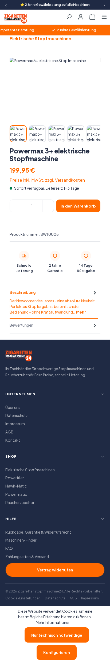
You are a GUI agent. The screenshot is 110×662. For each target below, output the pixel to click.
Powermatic (16, 494)
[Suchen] (69, 15)
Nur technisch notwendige (56, 635)
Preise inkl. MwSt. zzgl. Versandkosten (47, 180)
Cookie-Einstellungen (23, 598)
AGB (9, 431)
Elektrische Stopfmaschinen (30, 469)
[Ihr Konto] (81, 15)
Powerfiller (14, 477)
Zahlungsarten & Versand (27, 556)
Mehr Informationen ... (55, 622)
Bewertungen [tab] (21, 325)
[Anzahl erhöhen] (48, 206)
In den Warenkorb (78, 205)
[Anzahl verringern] (15, 206)
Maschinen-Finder (21, 540)
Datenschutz (16, 415)
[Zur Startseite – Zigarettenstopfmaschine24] (17, 19)
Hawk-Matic (16, 486)
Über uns (12, 407)
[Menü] (104, 15)
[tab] (54, 302)
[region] (55, 100)
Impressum (15, 423)
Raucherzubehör (19, 502)
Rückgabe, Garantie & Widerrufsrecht (38, 532)
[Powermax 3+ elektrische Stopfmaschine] (55, 88)
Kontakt (12, 440)
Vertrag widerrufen (55, 569)
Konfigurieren (56, 652)
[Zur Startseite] (18, 357)
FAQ (9, 548)
